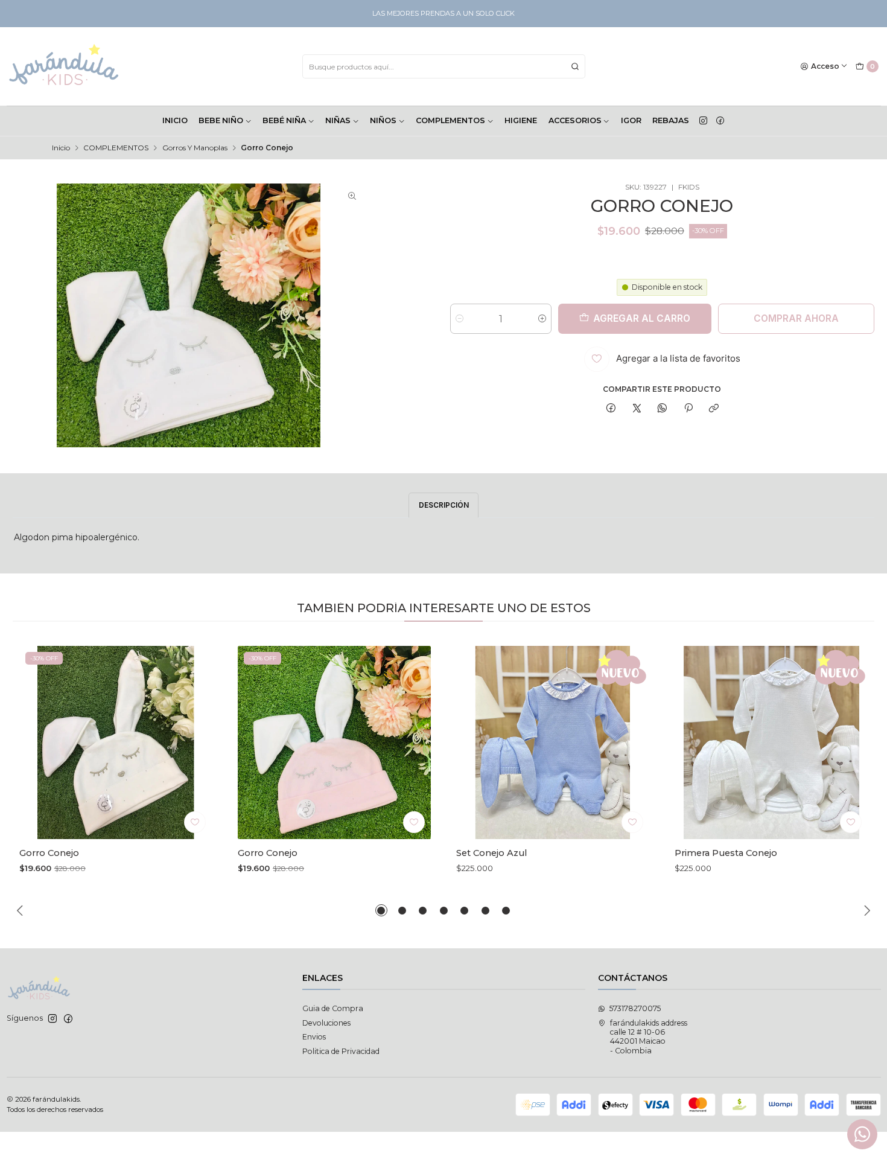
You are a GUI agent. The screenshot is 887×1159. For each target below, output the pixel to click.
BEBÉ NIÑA (284, 120)
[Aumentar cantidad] (542, 318)
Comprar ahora (796, 318)
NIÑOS (383, 120)
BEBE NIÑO (221, 120)
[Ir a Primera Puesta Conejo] (771, 742)
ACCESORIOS (575, 120)
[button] (381, 910)
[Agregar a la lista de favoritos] (195, 822)
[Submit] (575, 66)
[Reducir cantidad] (459, 318)
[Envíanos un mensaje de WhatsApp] (862, 1134)
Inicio (61, 148)
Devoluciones (326, 1022)
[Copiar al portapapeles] (713, 409)
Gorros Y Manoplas (194, 148)
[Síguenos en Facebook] (720, 121)
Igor (631, 120)
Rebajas (670, 120)
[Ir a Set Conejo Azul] (552, 742)
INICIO (175, 120)
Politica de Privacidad (341, 1051)
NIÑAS (338, 120)
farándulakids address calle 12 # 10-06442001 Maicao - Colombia (648, 1036)
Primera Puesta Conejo (726, 853)
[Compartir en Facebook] (611, 409)
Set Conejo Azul (491, 853)
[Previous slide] (22, 910)
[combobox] (443, 66)
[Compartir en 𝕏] (637, 409)
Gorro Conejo (49, 853)
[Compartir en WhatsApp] (662, 409)
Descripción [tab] (444, 504)
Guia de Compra (332, 1008)
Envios (314, 1036)
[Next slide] (865, 910)
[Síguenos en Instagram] (703, 121)
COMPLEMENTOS (450, 120)
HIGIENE (520, 120)
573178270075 (635, 1008)
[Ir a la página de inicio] (64, 66)
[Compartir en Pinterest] (688, 409)
